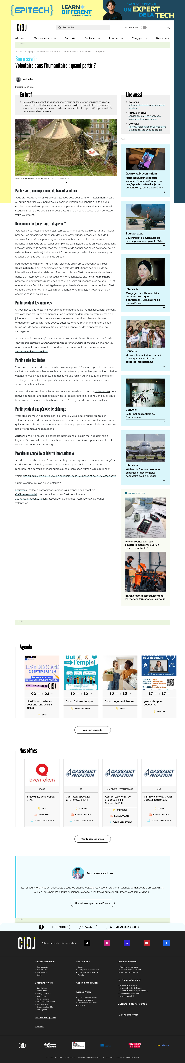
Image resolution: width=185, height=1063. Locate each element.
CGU (117, 1058)
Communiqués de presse (87, 997)
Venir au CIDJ (42, 970)
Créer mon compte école (128, 972)
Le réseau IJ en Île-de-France (130, 988)
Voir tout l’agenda (92, 730)
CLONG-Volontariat (26, 494)
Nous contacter (42, 967)
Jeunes (80, 967)
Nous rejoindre (42, 1010)
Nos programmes (43, 999)
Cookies (135, 1058)
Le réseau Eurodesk (126, 996)
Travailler (114, 38)
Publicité (49, 1058)
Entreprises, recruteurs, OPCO (89, 972)
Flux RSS (58, 1058)
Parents (81, 975)
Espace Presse (84, 992)
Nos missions (42, 988)
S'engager (137, 38)
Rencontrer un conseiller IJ (129, 993)
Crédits (39, 975)
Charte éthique (70, 1058)
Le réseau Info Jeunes (129, 980)
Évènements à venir (85, 1000)
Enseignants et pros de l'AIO (88, 970)
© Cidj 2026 (125, 1058)
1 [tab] (66, 182)
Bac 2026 (70, 38)
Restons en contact (45, 961)
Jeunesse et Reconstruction (31, 351)
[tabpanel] (66, 149)
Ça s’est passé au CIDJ (45, 1007)
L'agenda (39, 1026)
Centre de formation (87, 983)
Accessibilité (108, 1058)
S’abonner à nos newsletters (132, 1004)
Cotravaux (21, 490)
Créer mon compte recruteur (130, 970)
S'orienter (90, 38)
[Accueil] (28, 27)
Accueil (19, 51)
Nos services (83, 961)
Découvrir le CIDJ (44, 983)
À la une (19, 38)
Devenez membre (127, 961)
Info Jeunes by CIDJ (45, 1017)
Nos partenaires (42, 1004)
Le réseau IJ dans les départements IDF (134, 991)
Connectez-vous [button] (128, 1014)
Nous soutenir (42, 972)
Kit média (81, 1005)
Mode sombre (131, 27)
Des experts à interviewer (87, 1003)
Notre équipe (41, 996)
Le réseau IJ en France (128, 985)
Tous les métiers (42, 38)
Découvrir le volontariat (48, 51)
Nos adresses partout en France (92, 903)
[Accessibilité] (41, 927)
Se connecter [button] (168, 27)
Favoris (88, 927)
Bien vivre (161, 38)
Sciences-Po (102, 391)
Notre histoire (42, 991)
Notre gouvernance (44, 993)
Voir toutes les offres (92, 839)
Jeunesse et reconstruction (31, 498)
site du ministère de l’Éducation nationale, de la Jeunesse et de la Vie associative (69, 476)
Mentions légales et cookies (89, 1058)
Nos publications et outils (46, 1002)
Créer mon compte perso (128, 967)
